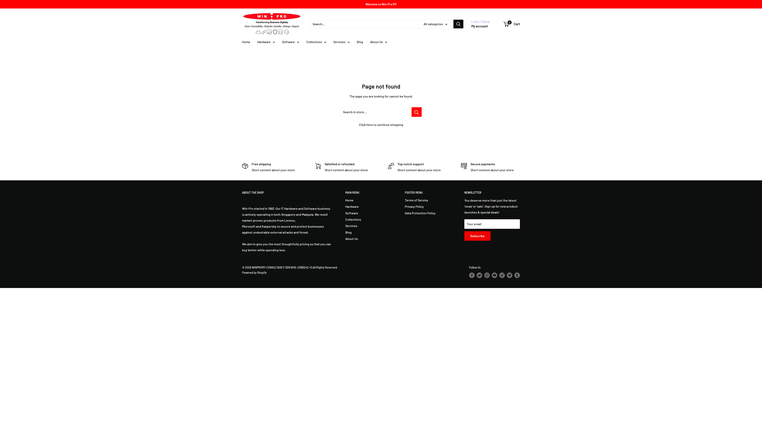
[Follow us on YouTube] (494, 275)
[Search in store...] (417, 112)
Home (246, 42)
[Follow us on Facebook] (472, 275)
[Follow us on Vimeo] (509, 275)
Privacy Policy (414, 206)
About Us (376, 42)
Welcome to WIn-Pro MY (381, 4)
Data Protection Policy (420, 213)
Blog (360, 42)
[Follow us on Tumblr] (517, 275)
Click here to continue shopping (381, 125)
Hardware (264, 42)
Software (288, 42)
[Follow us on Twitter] (479, 275)
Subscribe (477, 236)
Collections (314, 42)
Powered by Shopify (254, 272)
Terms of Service (416, 200)
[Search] (458, 24)
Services (339, 42)
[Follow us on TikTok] (502, 275)
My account (479, 26)
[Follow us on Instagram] (487, 275)
